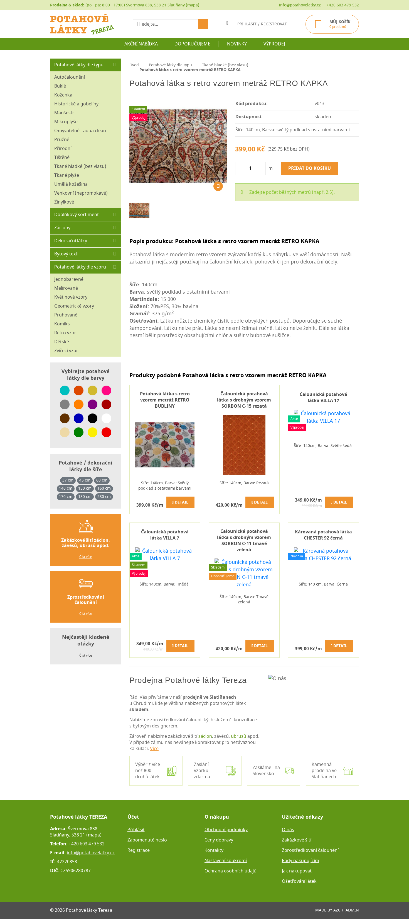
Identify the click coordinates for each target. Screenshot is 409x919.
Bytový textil (67, 254)
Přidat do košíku (309, 168)
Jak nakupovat (297, 871)
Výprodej (274, 44)
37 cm (67, 480)
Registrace (138, 850)
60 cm (101, 480)
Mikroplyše (66, 121)
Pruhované (65, 315)
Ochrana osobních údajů (230, 871)
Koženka (63, 95)
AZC (337, 910)
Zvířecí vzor (66, 350)
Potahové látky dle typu (79, 65)
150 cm (85, 488)
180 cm (85, 497)
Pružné (61, 139)
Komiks (62, 324)
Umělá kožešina (71, 184)
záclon (205, 736)
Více (154, 748)
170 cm (65, 497)
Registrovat (274, 24)
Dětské (61, 341)
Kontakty (213, 850)
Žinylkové (64, 202)
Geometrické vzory (74, 306)
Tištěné (62, 157)
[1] (203, 24)
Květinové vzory (70, 297)
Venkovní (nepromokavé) (81, 193)
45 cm (84, 480)
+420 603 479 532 (343, 5)
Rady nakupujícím (300, 860)
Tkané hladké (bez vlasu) (80, 166)
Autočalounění (69, 77)
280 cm (104, 497)
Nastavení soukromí (225, 860)
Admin (352, 910)
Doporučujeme (192, 44)
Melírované (66, 288)
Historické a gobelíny (76, 104)
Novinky (237, 44)
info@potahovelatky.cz (300, 5)
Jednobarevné (68, 279)
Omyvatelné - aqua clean (80, 130)
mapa (192, 5)
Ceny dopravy (218, 840)
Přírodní (63, 148)
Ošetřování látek (299, 881)
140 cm (65, 488)
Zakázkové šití (296, 840)
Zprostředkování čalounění (310, 850)
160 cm (104, 488)
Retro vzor (65, 333)
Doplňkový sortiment (76, 214)
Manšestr (64, 113)
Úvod (134, 65)
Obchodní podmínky (226, 829)
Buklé (60, 86)
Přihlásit (136, 829)
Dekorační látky (70, 241)
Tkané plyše (66, 175)
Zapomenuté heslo (147, 840)
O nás (288, 829)
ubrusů (238, 736)
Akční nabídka (141, 44)
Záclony (62, 227)
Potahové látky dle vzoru (80, 267)
